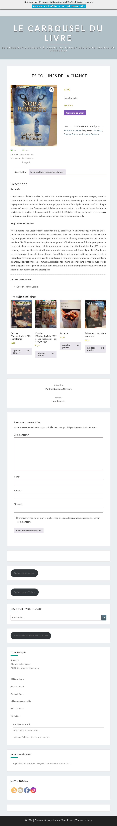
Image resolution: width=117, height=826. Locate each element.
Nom (17, 476)
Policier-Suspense (72, 130)
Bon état (98, 130)
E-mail (18, 490)
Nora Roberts (92, 134)
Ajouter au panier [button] (21, 351)
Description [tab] (21, 172)
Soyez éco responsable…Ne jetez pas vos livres (36, 763)
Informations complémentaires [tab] (46, 172)
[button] (51, 89)
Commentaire (21, 434)
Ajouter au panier (75, 112)
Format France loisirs (74, 134)
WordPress (67, 820)
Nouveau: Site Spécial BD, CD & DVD (31, 635)
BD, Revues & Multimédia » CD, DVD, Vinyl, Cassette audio (59, 6)
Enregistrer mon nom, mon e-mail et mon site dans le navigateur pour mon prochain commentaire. (58, 519)
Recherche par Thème (24, 592)
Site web (18, 504)
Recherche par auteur (24, 573)
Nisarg (88, 820)
